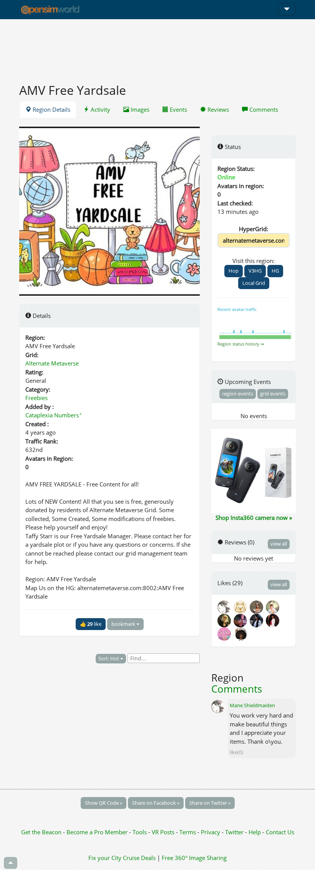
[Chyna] (273, 620)
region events (237, 393)
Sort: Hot (109, 658)
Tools (140, 832)
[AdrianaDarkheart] (258, 620)
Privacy (210, 832)
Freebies (36, 398)
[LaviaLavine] (225, 620)
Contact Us (280, 832)
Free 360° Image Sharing (194, 858)
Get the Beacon (41, 832)
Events (177, 109)
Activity (99, 109)
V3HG (255, 270)
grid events (272, 393)
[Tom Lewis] (242, 620)
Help (255, 832)
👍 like (90, 623)
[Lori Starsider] (225, 633)
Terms (188, 832)
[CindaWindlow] (242, 606)
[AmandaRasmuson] (273, 606)
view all (278, 543)
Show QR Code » (103, 802)
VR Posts (164, 832)
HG (275, 270)
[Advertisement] (157, 47)
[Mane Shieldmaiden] (225, 606)
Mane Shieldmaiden (252, 705)
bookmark (123, 623)
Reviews (217, 109)
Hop (234, 270)
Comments (263, 109)
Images (139, 109)
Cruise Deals (139, 858)
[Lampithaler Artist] (258, 606)
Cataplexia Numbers (53, 415)
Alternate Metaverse (52, 363)
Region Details (50, 109)
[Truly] (241, 633)
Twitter (234, 832)
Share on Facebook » (155, 802)
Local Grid (253, 283)
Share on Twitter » (209, 802)
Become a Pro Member (97, 832)
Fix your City (104, 858)
